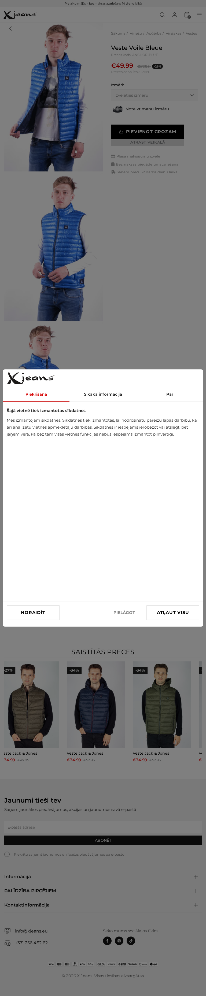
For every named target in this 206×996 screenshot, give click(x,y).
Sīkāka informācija (103, 394)
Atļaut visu (173, 612)
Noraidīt (33, 612)
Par (169, 394)
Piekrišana (36, 394)
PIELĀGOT (124, 612)
